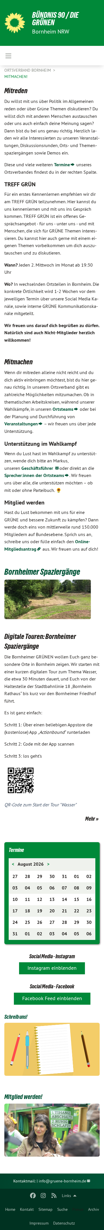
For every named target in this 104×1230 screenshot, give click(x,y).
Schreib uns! (15, 1017)
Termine (62, 165)
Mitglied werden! (23, 1096)
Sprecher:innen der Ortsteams (34, 475)
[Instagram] (43, 1195)
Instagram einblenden (52, 968)
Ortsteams (63, 409)
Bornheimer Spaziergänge (42, 571)
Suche (62, 1209)
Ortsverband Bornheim (28, 70)
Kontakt (27, 1209)
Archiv (93, 1209)
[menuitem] (10, 1209)
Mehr (90, 819)
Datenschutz (64, 1223)
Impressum (39, 1223)
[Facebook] (32, 1195)
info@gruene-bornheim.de (62, 1181)
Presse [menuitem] (77, 1209)
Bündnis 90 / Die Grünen (55, 19)
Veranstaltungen (21, 424)
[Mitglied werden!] (52, 1130)
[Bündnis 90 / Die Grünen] (14, 23)
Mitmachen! (15, 76)
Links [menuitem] (66, 1195)
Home (10, 1209)
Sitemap (45, 1209)
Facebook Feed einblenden (52, 998)
